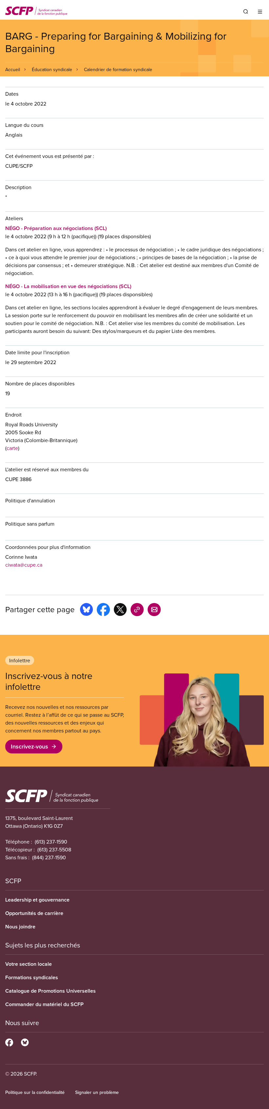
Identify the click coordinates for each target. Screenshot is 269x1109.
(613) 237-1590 (51, 841)
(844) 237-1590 (49, 857)
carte (12, 448)
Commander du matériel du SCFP (44, 1004)
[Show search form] (245, 11)
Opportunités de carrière (34, 913)
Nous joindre (20, 926)
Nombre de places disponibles (39, 383)
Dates (11, 93)
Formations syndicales (31, 977)
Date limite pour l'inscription (37, 352)
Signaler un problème (97, 1092)
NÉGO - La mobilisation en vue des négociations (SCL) (68, 286)
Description (18, 187)
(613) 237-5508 (54, 849)
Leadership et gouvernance (37, 900)
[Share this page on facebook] (103, 610)
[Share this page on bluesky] (86, 610)
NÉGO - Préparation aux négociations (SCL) (56, 228)
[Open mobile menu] (260, 11)
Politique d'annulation (30, 500)
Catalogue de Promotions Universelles (50, 991)
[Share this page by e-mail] (154, 610)
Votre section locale (28, 964)
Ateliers (14, 218)
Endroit (13, 414)
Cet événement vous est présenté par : (49, 156)
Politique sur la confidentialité (35, 1092)
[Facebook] (9, 1041)
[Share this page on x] (120, 610)
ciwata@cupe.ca (23, 564)
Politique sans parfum (29, 523)
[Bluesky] (25, 1041)
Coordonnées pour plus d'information (48, 547)
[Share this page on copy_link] (137, 610)
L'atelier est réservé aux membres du (47, 469)
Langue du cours (24, 124)
